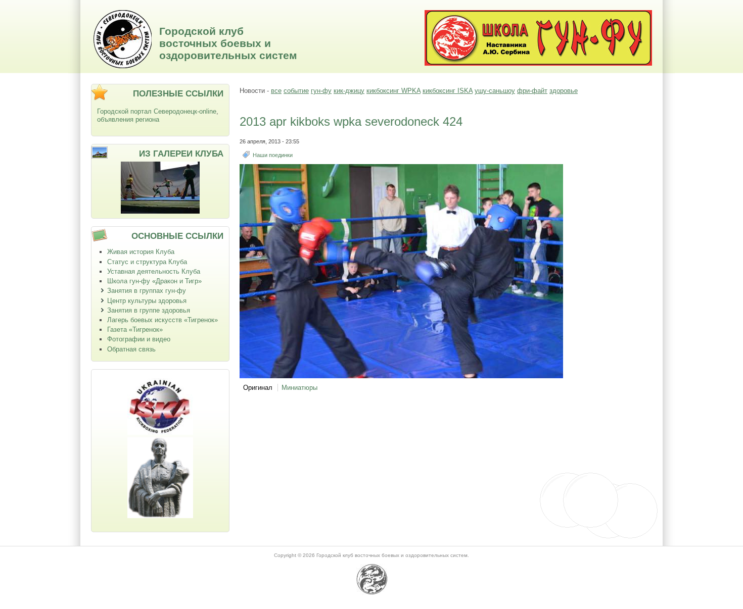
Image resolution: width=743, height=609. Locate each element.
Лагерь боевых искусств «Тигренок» (162, 320)
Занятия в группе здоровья (148, 310)
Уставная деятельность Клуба (153, 271)
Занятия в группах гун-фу (146, 290)
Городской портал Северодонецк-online (156, 111)
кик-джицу (349, 90)
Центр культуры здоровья (147, 300)
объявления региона (128, 119)
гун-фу (321, 90)
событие (296, 90)
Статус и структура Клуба (147, 262)
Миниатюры (299, 387)
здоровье (563, 90)
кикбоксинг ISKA (448, 90)
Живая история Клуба (140, 252)
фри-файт (532, 90)
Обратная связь (131, 349)
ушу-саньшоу (495, 90)
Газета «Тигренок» (135, 329)
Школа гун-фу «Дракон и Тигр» (154, 281)
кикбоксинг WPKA (393, 90)
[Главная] (123, 66)
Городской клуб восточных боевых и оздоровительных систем (228, 43)
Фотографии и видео (138, 339)
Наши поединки (273, 155)
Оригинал (257, 387)
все (276, 90)
